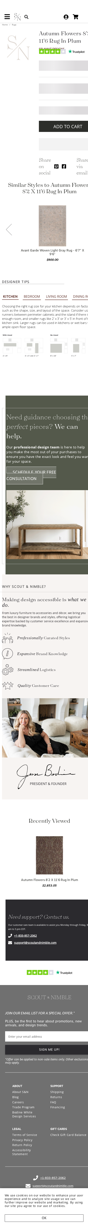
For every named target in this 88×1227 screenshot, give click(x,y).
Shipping (57, 1092)
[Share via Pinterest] (56, 166)
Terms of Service (24, 1135)
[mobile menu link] (7, 18)
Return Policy (22, 1145)
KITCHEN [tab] (10, 297)
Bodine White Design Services (24, 1114)
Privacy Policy (22, 1140)
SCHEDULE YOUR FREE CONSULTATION (31, 475)
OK (44, 1218)
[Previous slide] (9, 230)
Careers (18, 1102)
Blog (15, 1097)
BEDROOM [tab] (32, 296)
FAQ (53, 1102)
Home (5, 24)
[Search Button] (26, 17)
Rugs (13, 24)
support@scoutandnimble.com (35, 943)
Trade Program (23, 1107)
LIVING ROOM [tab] (56, 296)
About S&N (20, 1092)
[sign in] (66, 16)
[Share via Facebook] (64, 166)
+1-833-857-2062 (25, 936)
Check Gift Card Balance (68, 1135)
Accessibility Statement (21, 1152)
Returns (56, 1097)
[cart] (75, 17)
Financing (57, 1107)
